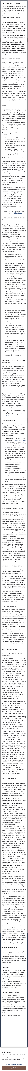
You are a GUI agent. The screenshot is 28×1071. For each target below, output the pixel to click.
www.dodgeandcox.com (19, 440)
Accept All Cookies (14, 1068)
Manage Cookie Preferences (14, 1064)
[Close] (26, 1049)
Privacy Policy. (18, 213)
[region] (14, 1059)
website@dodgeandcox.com (11, 416)
